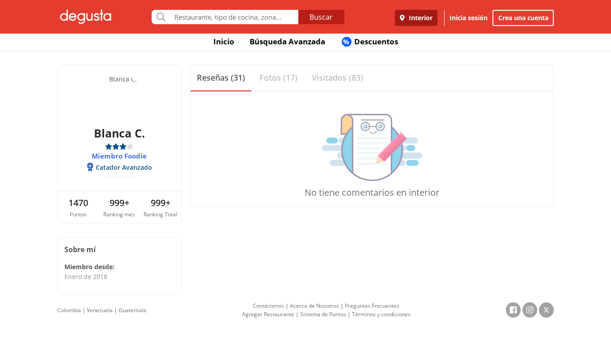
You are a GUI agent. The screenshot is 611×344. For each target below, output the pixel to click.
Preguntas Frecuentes (372, 306)
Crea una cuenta (523, 17)
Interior (420, 17)
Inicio (223, 41)
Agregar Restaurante (268, 314)
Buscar (321, 17)
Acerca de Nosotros (314, 306)
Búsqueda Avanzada (287, 41)
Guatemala (132, 310)
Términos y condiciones (381, 314)
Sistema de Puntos (323, 314)
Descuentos (370, 41)
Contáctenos (268, 306)
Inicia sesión (469, 17)
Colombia (69, 310)
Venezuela (100, 310)
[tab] (221, 78)
